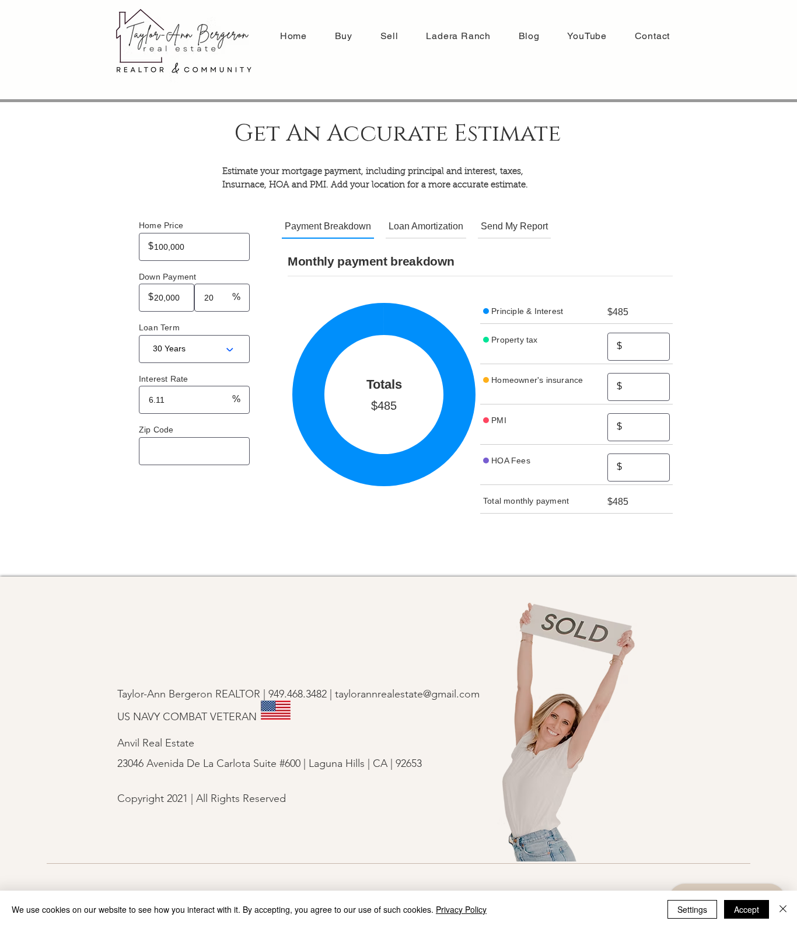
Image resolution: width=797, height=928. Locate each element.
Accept (746, 909)
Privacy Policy (461, 909)
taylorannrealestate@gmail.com (407, 694)
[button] (389, 36)
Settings (692, 909)
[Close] (783, 909)
